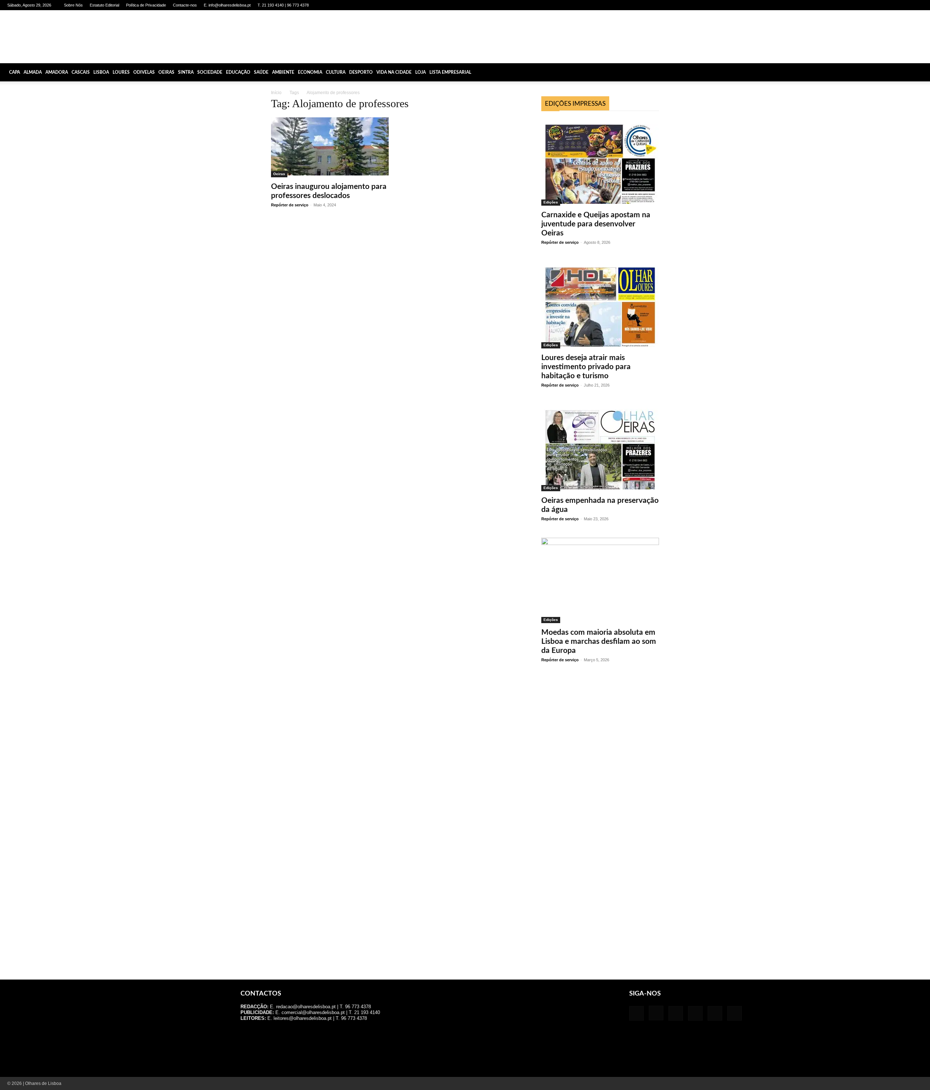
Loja (420, 72)
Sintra (186, 72)
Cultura (335, 72)
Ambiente (283, 72)
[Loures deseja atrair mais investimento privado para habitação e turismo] (600, 304)
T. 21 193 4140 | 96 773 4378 (283, 5)
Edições (550, 202)
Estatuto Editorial (104, 5)
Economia (310, 72)
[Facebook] (857, 5)
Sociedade (209, 72)
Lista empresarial (450, 72)
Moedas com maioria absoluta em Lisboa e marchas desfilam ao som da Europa (598, 641)
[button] (921, 72)
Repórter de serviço (289, 205)
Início (276, 92)
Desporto (361, 72)
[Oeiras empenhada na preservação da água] (600, 447)
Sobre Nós (73, 5)
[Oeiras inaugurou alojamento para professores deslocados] (330, 147)
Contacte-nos (185, 5)
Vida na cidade (394, 72)
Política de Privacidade (146, 5)
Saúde (261, 72)
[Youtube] (917, 5)
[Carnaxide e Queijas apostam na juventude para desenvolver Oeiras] (600, 162)
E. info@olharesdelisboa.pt (227, 5)
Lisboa (101, 72)
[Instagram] (869, 5)
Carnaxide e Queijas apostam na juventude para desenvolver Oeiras (595, 224)
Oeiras (166, 72)
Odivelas (144, 72)
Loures (121, 72)
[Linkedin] (881, 5)
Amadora (56, 72)
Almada (33, 72)
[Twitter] (905, 5)
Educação (238, 72)
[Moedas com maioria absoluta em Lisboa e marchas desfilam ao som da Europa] (600, 580)
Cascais (81, 72)
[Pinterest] (893, 5)
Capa (14, 72)
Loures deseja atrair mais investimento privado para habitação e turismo (586, 367)
